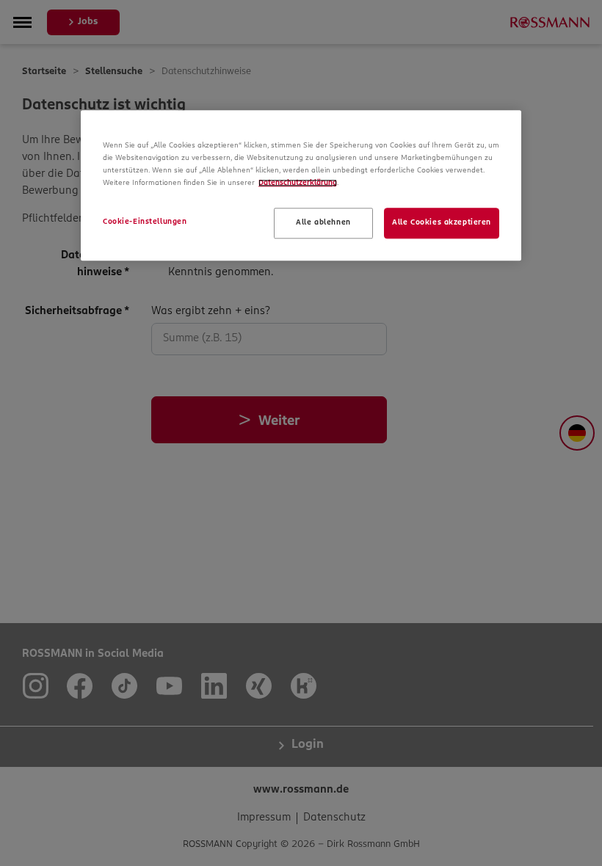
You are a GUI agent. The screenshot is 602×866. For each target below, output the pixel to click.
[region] (301, 185)
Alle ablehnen (323, 223)
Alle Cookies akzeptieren (441, 223)
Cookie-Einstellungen (144, 222)
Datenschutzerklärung (297, 183)
